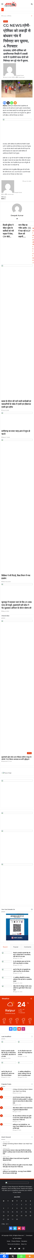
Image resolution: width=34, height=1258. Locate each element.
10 (21, 1208)
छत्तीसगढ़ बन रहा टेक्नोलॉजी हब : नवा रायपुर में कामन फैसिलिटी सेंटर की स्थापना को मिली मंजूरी (22, 1126)
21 (8, 1215)
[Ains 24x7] (10, 4)
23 (17, 1215)
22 (12, 1215)
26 (30, 1215)
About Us (23, 1244)
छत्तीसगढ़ (5, 21)
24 (21, 1215)
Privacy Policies (16, 1241)
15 (12, 1212)
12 (30, 1208)
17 (21, 1212)
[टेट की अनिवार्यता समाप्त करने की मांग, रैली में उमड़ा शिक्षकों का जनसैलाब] (7, 963)
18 (26, 1212)
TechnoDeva (17, 1238)
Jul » (7, 1224)
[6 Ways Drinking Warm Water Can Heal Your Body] (6, 1091)
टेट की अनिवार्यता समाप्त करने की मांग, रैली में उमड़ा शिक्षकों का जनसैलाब (25, 1052)
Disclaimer (24, 1241)
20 (3, 1215)
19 (30, 1212)
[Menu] (2, 5)
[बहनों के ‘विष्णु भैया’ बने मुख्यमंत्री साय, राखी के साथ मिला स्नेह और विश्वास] (7, 971)
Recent (5, 947)
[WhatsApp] (3, 1253)
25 (26, 1215)
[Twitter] (2, 1253)
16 (17, 1212)
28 (8, 1219)
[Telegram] (5, 1253)
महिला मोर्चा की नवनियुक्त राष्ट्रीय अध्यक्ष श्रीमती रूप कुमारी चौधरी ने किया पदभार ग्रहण (22, 988)
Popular (15, 947)
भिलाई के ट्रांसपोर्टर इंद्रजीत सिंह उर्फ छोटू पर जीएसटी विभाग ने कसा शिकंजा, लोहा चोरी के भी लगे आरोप (22, 954)
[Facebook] (1, 1253)
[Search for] (32, 5)
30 (17, 1219)
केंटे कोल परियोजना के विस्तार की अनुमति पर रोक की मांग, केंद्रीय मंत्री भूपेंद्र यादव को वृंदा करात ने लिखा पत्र (22, 1117)
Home (8, 1241)
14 (8, 1212)
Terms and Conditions (14, 1244)
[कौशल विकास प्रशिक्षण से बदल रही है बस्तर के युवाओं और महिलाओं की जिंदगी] (6, 1110)
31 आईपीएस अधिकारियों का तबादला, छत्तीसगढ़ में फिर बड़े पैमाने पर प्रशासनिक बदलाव (22, 979)
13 (3, 1212)
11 (25, 1208)
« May (3, 1224)
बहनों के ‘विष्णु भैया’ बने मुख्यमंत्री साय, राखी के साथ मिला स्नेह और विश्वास (7, 1073)
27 (3, 1219)
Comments (27, 947)
